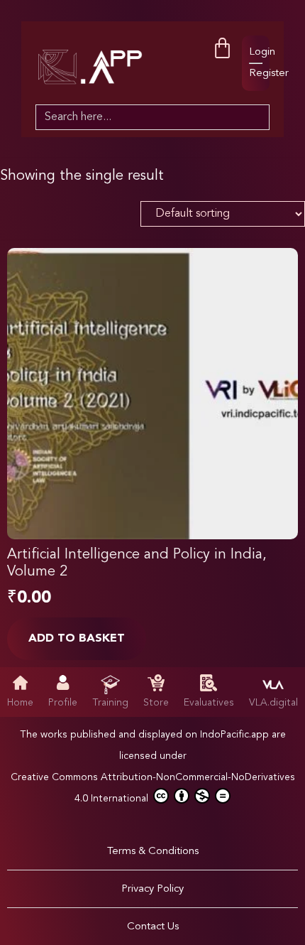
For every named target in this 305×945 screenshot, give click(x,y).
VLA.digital (273, 703)
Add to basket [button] (76, 638)
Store (156, 703)
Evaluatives (209, 703)
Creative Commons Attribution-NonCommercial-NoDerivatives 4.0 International (153, 788)
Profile (62, 703)
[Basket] (222, 49)
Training (110, 703)
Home (20, 703)
